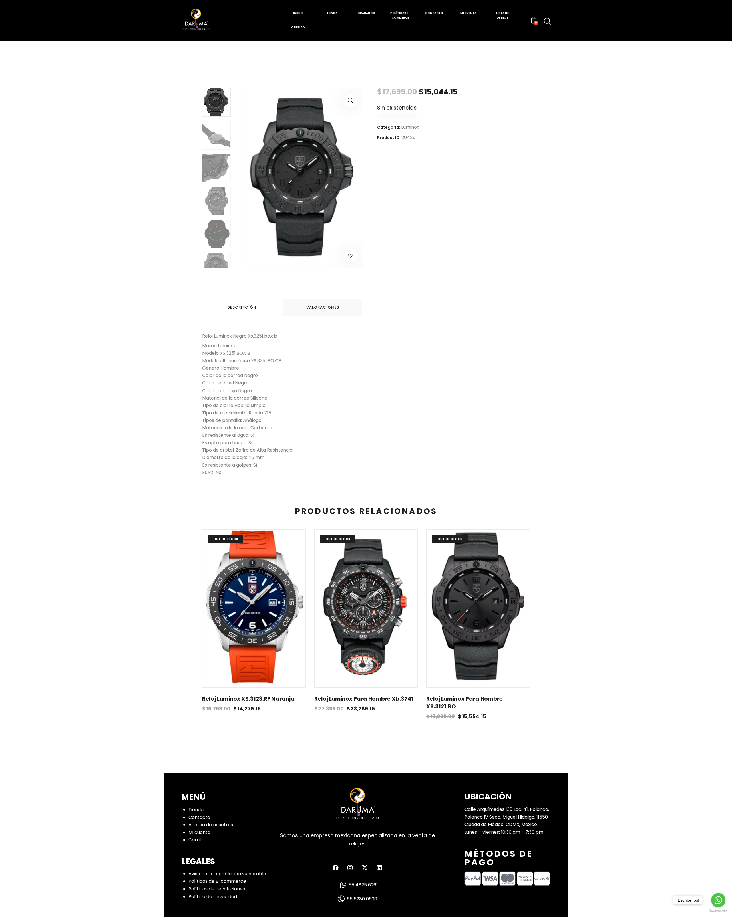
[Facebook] (335, 867)
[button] (350, 100)
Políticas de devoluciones (216, 889)
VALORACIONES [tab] (322, 307)
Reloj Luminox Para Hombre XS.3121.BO (464, 702)
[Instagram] (350, 867)
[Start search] (547, 21)
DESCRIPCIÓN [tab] (241, 307)
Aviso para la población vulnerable (227, 873)
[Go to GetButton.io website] (718, 911)
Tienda (196, 809)
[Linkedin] (379, 867)
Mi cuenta (199, 832)
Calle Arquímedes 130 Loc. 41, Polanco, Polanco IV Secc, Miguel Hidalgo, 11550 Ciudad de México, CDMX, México (506, 817)
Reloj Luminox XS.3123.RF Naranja (248, 699)
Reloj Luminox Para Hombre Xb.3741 (363, 699)
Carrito (196, 840)
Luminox (410, 127)
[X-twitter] (364, 867)
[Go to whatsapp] (718, 900)
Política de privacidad (212, 896)
